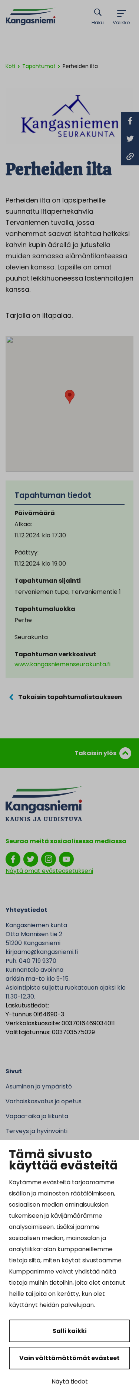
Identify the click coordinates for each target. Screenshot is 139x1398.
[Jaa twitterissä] (130, 139)
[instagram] (48, 858)
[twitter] (30, 858)
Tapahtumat (39, 66)
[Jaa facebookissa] (130, 121)
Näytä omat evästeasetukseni (49, 871)
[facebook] (13, 858)
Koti (10, 66)
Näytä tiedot (70, 1381)
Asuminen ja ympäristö (39, 1086)
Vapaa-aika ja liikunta (37, 1116)
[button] (69, 397)
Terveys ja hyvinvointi (36, 1131)
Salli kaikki (70, 1331)
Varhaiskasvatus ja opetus (44, 1101)
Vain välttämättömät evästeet (69, 1358)
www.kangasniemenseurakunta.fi (62, 664)
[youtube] (66, 858)
